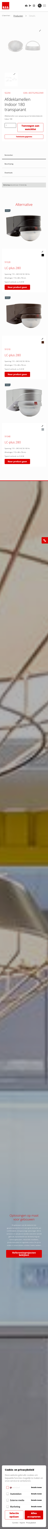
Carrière (15, 1523)
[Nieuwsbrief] (30, 5)
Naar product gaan (17, 287)
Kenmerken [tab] (9, 155)
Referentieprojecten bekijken (24, 1253)
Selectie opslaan (14, 1515)
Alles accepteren (34, 1515)
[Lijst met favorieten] (34, 5)
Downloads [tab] (9, 173)
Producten (18, 16)
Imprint (22, 1523)
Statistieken (16, 1493)
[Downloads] (26, 5)
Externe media (17, 1500)
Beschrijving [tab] (9, 164)
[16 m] (24, 247)
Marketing (15, 1506)
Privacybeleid (31, 1523)
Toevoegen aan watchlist (30, 127)
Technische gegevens (24, 137)
